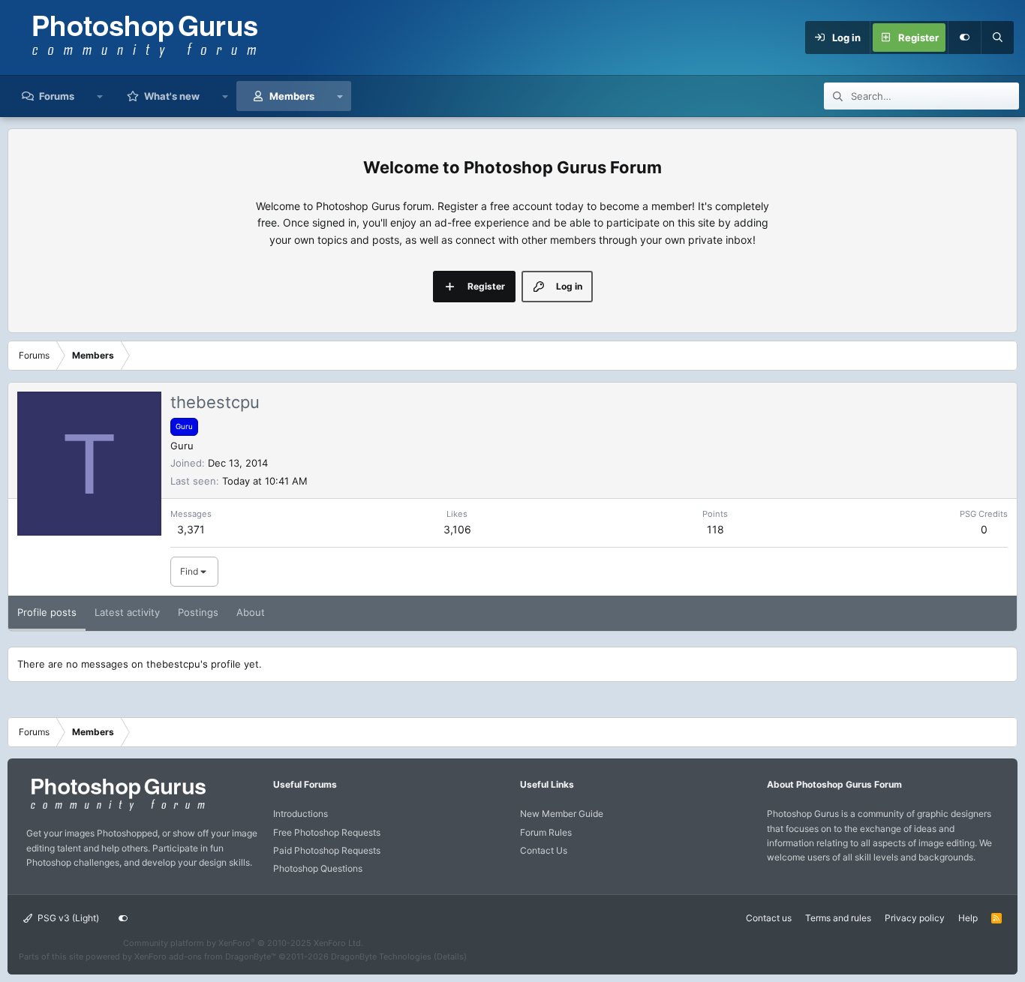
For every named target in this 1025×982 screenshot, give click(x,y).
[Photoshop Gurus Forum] (116, 809)
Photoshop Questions (317, 868)
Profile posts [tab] (47, 612)
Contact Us (543, 850)
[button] (100, 96)
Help (968, 917)
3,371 (191, 529)
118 (715, 529)
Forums (56, 96)
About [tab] (250, 612)
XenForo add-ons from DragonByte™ (205, 956)
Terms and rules (838, 917)
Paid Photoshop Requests (326, 850)
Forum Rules (546, 832)
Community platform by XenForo (243, 943)
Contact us (769, 917)
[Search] (997, 37)
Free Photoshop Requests (326, 832)
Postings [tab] (198, 612)
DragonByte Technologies (381, 956)
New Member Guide (561, 813)
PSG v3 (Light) (67, 917)
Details (450, 956)
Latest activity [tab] (127, 612)
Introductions (300, 813)
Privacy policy (915, 917)
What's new (172, 96)
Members (291, 96)
